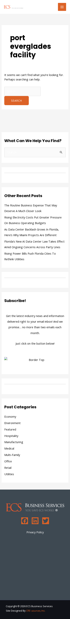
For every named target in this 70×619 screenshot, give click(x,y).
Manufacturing (13, 442)
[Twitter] (45, 520)
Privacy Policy (35, 532)
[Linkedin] (35, 520)
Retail (7, 468)
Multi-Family (12, 455)
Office (8, 461)
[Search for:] (22, 91)
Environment (12, 423)
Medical (9, 448)
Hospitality (11, 436)
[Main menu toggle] (62, 7)
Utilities (9, 474)
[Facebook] (24, 520)
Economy (10, 416)
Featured (10, 429)
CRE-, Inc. (35, 610)
